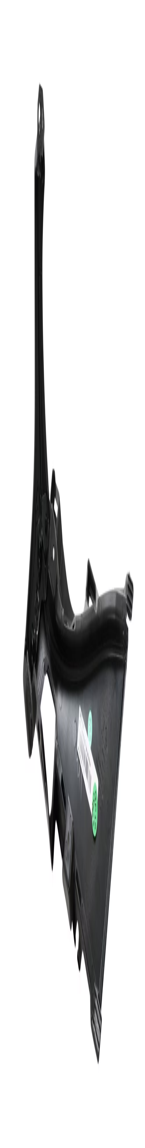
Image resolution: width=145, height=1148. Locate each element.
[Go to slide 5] (7, 603)
